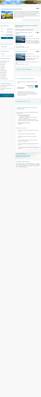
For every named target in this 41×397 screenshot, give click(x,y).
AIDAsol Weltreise (3, 77)
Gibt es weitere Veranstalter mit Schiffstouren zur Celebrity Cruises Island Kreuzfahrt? (28, 144)
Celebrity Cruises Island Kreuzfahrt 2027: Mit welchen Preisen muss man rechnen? (28, 131)
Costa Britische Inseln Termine (20, 163)
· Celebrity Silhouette (3, 46)
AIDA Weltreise (2, 69)
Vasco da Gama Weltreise (4, 78)
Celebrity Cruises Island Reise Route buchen (24, 155)
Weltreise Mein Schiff (3, 62)
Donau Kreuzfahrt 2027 (32, 164)
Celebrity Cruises (17, 4)
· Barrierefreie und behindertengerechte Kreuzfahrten (6, 89)
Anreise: (2, 28)
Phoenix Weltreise (3, 64)
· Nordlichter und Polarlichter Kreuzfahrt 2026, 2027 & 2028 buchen (6, 86)
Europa (8, 4)
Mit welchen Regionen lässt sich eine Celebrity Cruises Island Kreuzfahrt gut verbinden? (28, 148)
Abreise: (2, 31)
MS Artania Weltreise (3, 72)
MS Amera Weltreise (3, 75)
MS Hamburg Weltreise (3, 70)
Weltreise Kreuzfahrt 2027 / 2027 (5, 61)
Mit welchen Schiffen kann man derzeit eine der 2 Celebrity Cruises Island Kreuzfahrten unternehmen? (27, 141)
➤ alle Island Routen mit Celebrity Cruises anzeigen (7, 95)
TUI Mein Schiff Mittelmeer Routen (30, 163)
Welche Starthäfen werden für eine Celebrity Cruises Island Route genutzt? (27, 137)
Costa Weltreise (2, 67)
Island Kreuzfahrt (12, 4)
